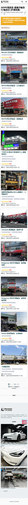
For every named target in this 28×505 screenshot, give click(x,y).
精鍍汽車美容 (3, 467)
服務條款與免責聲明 (14, 501)
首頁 (2, 12)
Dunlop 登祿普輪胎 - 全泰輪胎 (12, 333)
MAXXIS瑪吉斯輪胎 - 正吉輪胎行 (13, 86)
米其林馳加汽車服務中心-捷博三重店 (8, 488)
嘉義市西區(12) (5, 27)
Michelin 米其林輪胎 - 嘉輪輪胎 (12, 52)
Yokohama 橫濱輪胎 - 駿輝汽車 (12, 230)
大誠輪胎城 (5, 367)
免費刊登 (5, 491)
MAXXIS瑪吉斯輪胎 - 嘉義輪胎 (12, 119)
